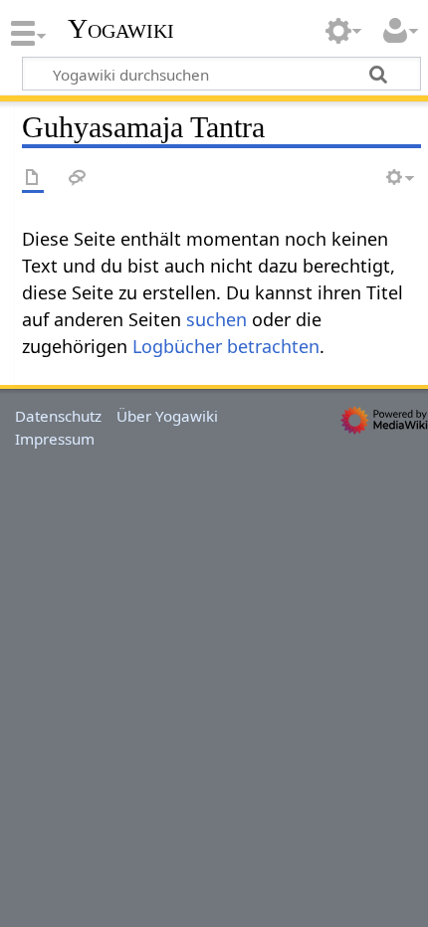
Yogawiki (121, 29)
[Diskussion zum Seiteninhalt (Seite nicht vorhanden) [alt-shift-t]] (78, 178)
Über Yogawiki (167, 416)
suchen (216, 319)
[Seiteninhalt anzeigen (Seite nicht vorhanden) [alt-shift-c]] (33, 178)
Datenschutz (58, 416)
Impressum (55, 439)
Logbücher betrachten (226, 346)
